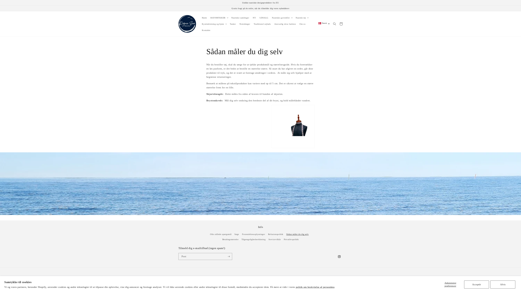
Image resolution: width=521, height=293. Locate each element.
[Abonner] (228, 256)
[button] (219, 18)
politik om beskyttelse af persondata (315, 287)
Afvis (503, 284)
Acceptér (476, 284)
